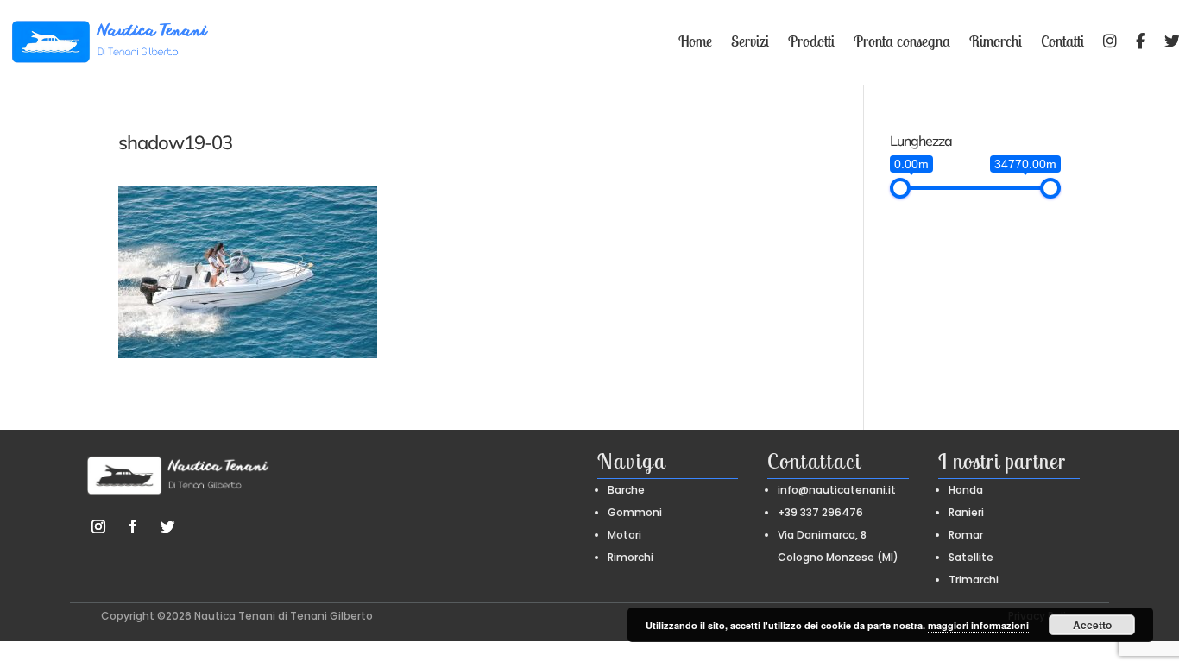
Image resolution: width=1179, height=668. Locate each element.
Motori (624, 534)
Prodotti (811, 41)
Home (695, 41)
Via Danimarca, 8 (822, 534)
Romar (966, 534)
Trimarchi (974, 579)
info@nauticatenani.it (837, 489)
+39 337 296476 (820, 512)
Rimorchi (995, 41)
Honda (966, 489)
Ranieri (966, 512)
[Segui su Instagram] (98, 526)
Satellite (971, 557)
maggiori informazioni (978, 625)
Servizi (750, 41)
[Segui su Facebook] (133, 526)
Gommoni (635, 512)
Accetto (1092, 625)
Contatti (1062, 41)
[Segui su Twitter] (167, 526)
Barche (626, 489)
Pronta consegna (902, 41)
